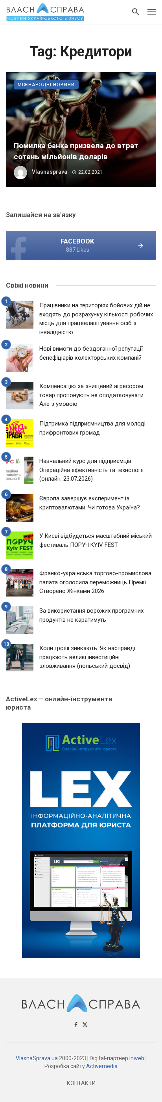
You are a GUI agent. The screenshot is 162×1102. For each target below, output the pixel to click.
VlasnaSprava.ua (37, 1058)
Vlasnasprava (49, 172)
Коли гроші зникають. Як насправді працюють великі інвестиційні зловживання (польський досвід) (87, 657)
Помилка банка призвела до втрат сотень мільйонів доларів (76, 151)
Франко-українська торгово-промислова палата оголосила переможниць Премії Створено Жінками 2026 (95, 582)
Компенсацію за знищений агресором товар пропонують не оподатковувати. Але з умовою (92, 395)
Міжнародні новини (46, 84)
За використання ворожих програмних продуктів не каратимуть (91, 615)
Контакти (81, 1083)
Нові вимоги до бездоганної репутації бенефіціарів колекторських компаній (91, 353)
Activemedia (102, 1066)
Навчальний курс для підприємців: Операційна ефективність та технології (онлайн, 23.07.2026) (91, 469)
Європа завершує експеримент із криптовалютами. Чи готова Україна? (89, 503)
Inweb (136, 1058)
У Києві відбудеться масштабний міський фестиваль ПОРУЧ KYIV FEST (95, 540)
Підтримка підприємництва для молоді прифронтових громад (92, 428)
